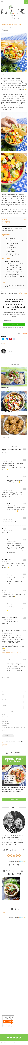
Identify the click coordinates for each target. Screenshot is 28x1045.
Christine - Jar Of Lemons (9, 617)
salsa (16, 24)
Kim (3, 489)
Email (4, 699)
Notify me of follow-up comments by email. (14, 727)
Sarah (3, 343)
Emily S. (4, 590)
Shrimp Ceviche (5, 387)
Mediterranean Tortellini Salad (9, 411)
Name (4, 694)
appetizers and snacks (8, 24)
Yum (3, 912)
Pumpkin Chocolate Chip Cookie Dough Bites (12, 436)
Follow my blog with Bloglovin (9, 904)
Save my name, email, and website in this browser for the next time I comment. (5, 720)
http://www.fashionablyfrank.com (11, 652)
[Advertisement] (14, 943)
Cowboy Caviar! (22, 293)
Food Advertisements (13, 861)
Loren (4, 460)
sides (20, 24)
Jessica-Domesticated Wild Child (11, 449)
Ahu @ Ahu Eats (6, 559)
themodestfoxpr (7, 518)
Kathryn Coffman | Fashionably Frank (11, 631)
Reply (24, 449)
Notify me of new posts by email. (12, 731)
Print (25, 219)
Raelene (4, 528)
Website (4, 705)
